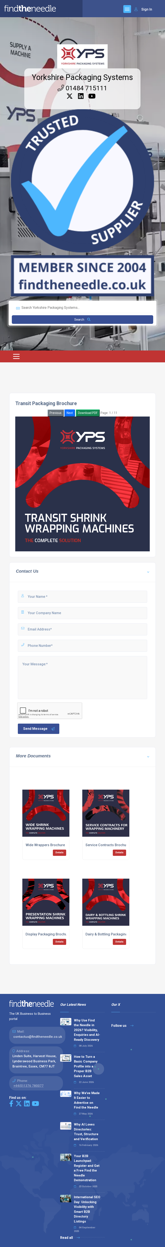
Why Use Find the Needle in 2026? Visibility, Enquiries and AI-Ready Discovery (87, 1030)
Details (59, 852)
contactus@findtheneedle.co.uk (37, 1037)
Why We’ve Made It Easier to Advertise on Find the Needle (87, 1100)
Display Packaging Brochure (48, 934)
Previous (55, 413)
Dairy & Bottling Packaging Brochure (114, 934)
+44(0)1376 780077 (28, 1086)
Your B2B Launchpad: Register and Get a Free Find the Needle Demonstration (86, 1168)
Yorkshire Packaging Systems (82, 77)
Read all (67, 1238)
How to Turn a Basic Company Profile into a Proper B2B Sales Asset (86, 1066)
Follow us (119, 1026)
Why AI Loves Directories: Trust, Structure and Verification (86, 1131)
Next (70, 413)
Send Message (35, 729)
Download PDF (88, 413)
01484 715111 (85, 88)
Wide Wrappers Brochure (45, 845)
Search (79, 319)
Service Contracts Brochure (107, 845)
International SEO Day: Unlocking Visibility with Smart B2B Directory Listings (87, 1209)
